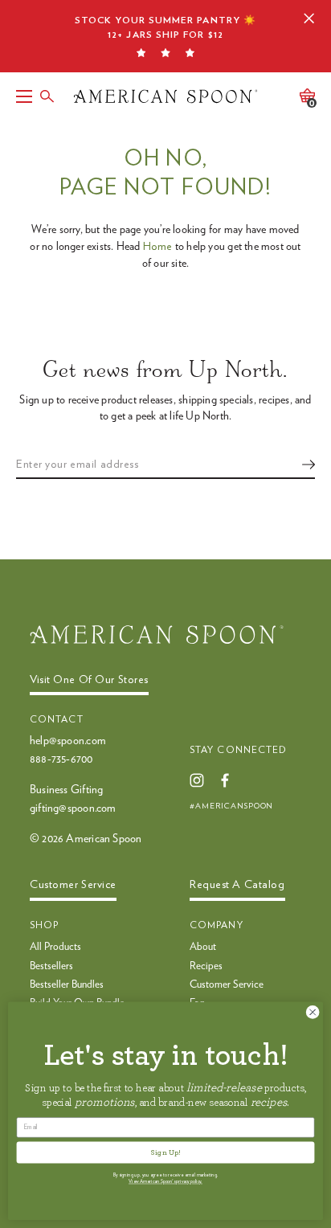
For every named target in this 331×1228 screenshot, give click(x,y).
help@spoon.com (68, 741)
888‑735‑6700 (61, 759)
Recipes (206, 966)
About (203, 947)
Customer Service (227, 985)
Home (158, 246)
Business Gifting (66, 790)
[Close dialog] (312, 1012)
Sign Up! (165, 1152)
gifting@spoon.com (73, 808)
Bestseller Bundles (67, 985)
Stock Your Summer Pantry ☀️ (165, 27)
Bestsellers (51, 966)
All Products (55, 947)
